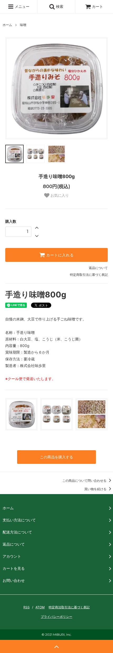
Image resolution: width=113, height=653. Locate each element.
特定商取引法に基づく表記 (89, 275)
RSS (26, 607)
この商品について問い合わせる (84, 481)
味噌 (23, 25)
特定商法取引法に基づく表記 (69, 607)
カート (97, 6)
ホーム (7, 25)
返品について (98, 268)
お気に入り (59, 195)
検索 (59, 6)
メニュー (21, 6)
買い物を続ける (95, 489)
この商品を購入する (56, 457)
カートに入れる (59, 255)
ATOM (40, 607)
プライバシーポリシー (56, 617)
